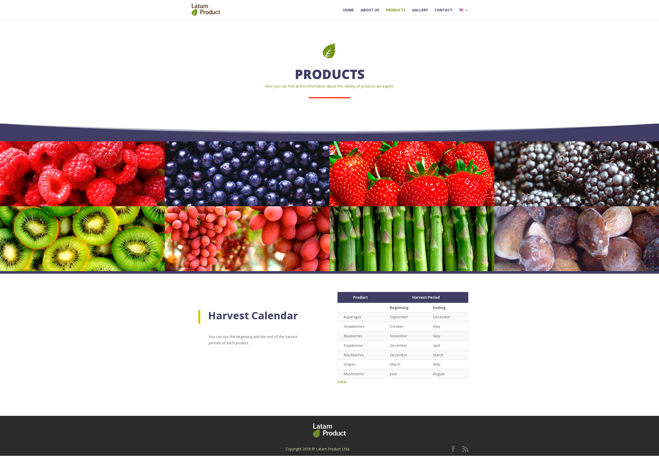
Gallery (420, 10)
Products (395, 10)
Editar (342, 381)
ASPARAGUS (368, 230)
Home (348, 10)
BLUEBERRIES (205, 165)
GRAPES (194, 230)
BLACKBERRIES (538, 165)
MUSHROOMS (536, 230)
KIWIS (26, 230)
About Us (370, 10)
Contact (444, 10)
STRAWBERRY (371, 165)
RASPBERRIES (40, 165)
